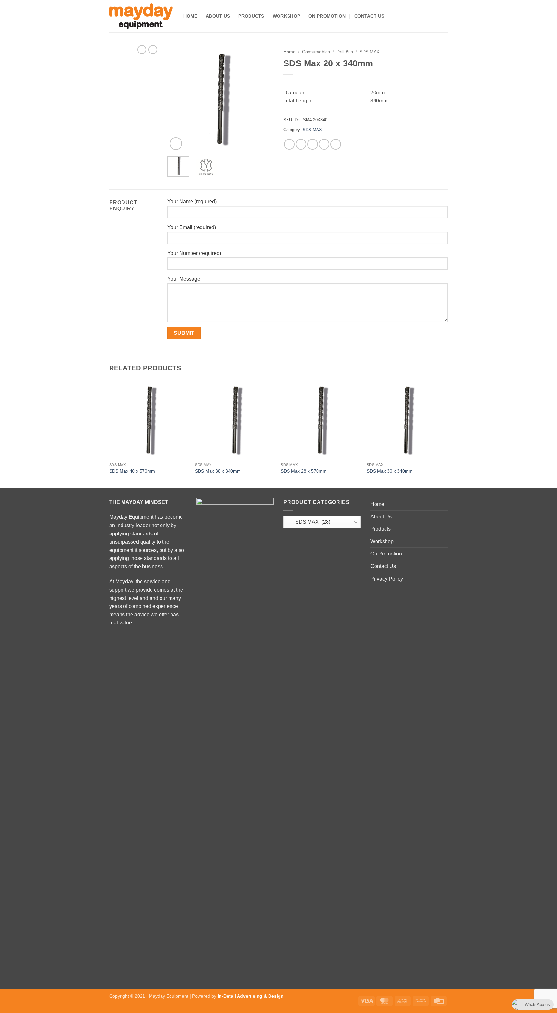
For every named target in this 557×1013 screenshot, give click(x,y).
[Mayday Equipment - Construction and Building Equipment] (141, 16)
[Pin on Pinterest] (324, 144)
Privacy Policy (386, 579)
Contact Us (369, 16)
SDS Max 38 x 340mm (218, 471)
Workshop (286, 16)
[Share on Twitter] (301, 144)
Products (251, 16)
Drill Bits (345, 51)
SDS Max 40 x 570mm (132, 471)
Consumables (316, 51)
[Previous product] (152, 49)
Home (190, 16)
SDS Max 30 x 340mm (390, 471)
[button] (395, 16)
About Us (218, 16)
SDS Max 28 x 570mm (304, 471)
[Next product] (141, 49)
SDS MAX (369, 51)
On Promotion (327, 16)
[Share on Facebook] (289, 144)
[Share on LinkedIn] (335, 144)
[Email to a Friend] (312, 144)
